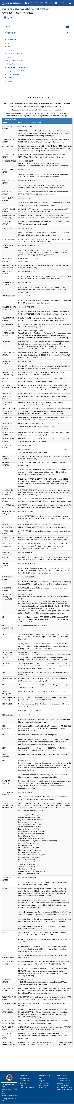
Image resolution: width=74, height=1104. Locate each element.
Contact (60, 3)
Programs (41, 1081)
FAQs (22, 1085)
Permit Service (12, 50)
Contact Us (11, 81)
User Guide (11, 47)
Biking (40, 1079)
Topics (49, 3)
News (40, 3)
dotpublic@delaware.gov (9, 1095)
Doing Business (43, 1083)
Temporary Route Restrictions (18, 71)
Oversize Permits (63, 1083)
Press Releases (25, 1081)
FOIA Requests (43, 1085)
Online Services (62, 1079)
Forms (9, 78)
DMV (21, 1087)
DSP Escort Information (15, 74)
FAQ (8, 43)
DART (27, 1087)
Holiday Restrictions (14, 60)
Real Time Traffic (62, 1085)
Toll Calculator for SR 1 (64, 1087)
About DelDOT (25, 1079)
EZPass (32, 1087)
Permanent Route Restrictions (18, 67)
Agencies (30, 3)
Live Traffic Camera (63, 1081)
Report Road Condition (64, 1089)
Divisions (23, 1083)
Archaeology (42, 1087)
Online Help (11, 40)
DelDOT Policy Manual (15, 53)
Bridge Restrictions (14, 64)
